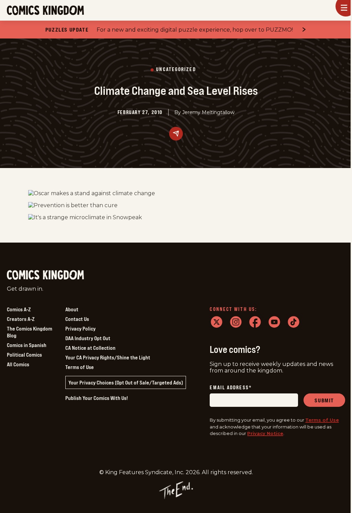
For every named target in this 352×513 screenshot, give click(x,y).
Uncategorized (176, 70)
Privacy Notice (265, 433)
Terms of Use (79, 367)
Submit (324, 400)
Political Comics (24, 354)
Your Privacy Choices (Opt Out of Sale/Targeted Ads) (125, 382)
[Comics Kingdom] (45, 275)
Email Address (231, 388)
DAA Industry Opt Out (87, 338)
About (71, 309)
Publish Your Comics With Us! (96, 397)
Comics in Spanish (26, 345)
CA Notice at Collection (90, 347)
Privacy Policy (80, 328)
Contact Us (77, 318)
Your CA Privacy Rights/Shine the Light (107, 357)
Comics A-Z (19, 309)
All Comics (18, 364)
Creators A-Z (20, 318)
